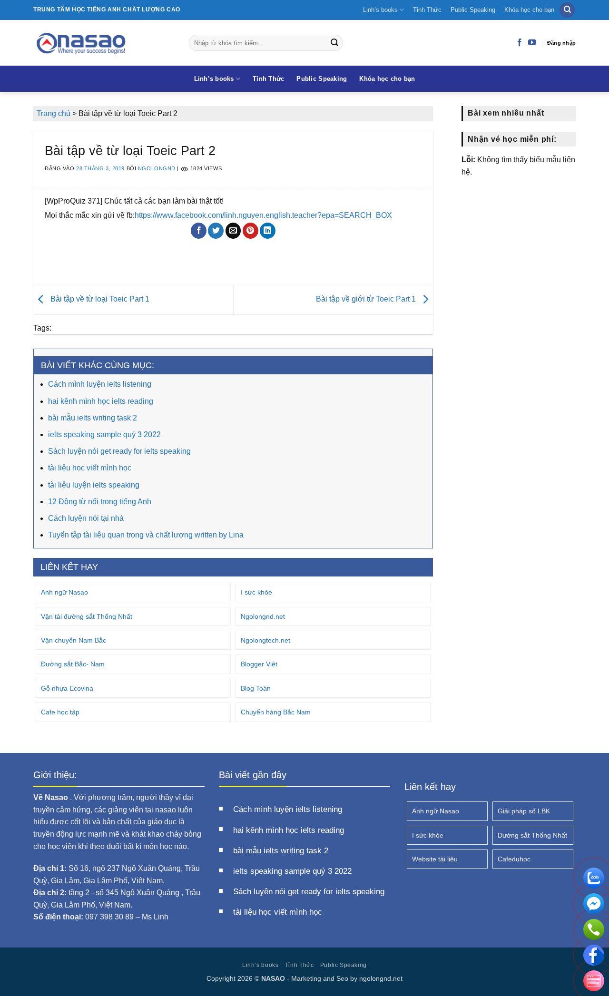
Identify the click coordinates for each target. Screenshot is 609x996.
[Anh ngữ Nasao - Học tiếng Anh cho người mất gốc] (104, 43)
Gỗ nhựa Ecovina (67, 688)
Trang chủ (53, 113)
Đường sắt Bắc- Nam (73, 664)
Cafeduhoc (514, 859)
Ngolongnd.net (263, 616)
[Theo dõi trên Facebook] (519, 43)
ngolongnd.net (381, 978)
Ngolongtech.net (265, 640)
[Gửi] (334, 43)
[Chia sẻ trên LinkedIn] (267, 231)
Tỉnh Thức (427, 9)
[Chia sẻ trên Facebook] (198, 231)
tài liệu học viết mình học (89, 468)
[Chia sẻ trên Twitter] (216, 231)
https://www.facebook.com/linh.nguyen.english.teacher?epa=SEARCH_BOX (263, 215)
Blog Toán (256, 688)
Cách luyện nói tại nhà (86, 518)
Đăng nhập (561, 43)
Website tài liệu (435, 859)
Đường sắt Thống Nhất (532, 835)
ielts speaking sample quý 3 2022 (104, 434)
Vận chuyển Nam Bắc (73, 640)
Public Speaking (473, 9)
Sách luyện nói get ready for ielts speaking (119, 451)
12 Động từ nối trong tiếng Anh (99, 502)
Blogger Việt (259, 664)
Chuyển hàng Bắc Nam (276, 712)
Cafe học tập (60, 712)
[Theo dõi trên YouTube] (532, 43)
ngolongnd (157, 169)
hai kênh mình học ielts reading (100, 401)
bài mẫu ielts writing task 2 (92, 418)
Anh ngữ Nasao (64, 592)
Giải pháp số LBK (524, 811)
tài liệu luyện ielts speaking (93, 485)
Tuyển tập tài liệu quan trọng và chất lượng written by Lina (146, 535)
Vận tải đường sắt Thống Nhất (86, 616)
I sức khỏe (256, 592)
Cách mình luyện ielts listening (99, 384)
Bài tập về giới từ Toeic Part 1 (367, 299)
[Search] (567, 10)
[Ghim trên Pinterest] (250, 231)
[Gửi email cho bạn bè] (233, 231)
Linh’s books (380, 9)
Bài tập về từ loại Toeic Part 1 (99, 299)
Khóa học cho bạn (529, 9)
